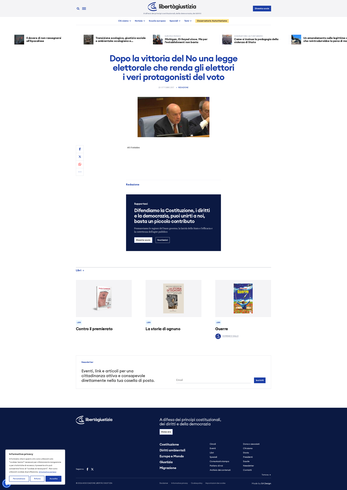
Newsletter (248, 466)
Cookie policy (196, 483)
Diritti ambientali (172, 450)
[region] (35, 467)
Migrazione (168, 468)
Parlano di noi (216, 466)
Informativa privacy (179, 483)
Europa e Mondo (172, 456)
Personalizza (19, 479)
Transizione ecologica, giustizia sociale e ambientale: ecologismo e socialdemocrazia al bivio (109, 41)
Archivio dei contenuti (220, 470)
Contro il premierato (94, 329)
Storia (246, 453)
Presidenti (248, 457)
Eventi (213, 448)
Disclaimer (164, 483)
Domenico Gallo (230, 336)
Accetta (53, 479)
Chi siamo (123, 21)
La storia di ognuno (163, 329)
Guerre (221, 329)
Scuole (246, 461)
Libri (78, 270)
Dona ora (166, 432)
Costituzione (169, 444)
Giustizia (166, 462)
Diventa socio (262, 8)
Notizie (139, 21)
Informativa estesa (47, 472)
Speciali (174, 21)
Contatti (247, 470)
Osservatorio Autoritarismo (212, 21)
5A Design (261, 483)
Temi (186, 21)
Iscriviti (260, 380)
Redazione (183, 88)
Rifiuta (37, 479)
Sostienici (162, 240)
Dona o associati (251, 444)
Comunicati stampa (219, 461)
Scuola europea (157, 21)
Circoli (213, 444)
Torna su (265, 475)
